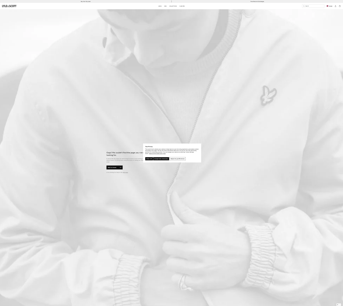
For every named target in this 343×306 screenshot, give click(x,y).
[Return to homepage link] (9, 6)
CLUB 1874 (182, 6)
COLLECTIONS (173, 6)
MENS (160, 6)
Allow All (149, 158)
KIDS (165, 6)
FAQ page (125, 172)
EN (337, 304)
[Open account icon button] (335, 6)
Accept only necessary (161, 158)
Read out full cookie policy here (157, 153)
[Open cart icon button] (340, 6)
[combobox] (338, 304)
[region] (172, 153)
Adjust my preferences (177, 158)
